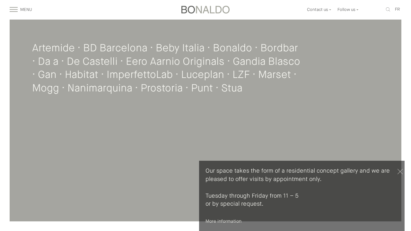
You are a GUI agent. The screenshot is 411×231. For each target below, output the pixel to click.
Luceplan (202, 75)
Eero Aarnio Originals (175, 62)
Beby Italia (180, 48)
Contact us (318, 10)
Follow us (346, 10)
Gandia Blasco (266, 62)
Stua (231, 88)
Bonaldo (232, 48)
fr (397, 9)
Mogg (45, 88)
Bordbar (279, 48)
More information (223, 221)
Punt (202, 88)
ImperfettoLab (140, 75)
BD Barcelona (115, 48)
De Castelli (92, 62)
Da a (48, 62)
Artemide (53, 48)
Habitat (81, 75)
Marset (274, 75)
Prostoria (162, 88)
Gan (47, 75)
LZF (241, 75)
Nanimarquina (99, 88)
